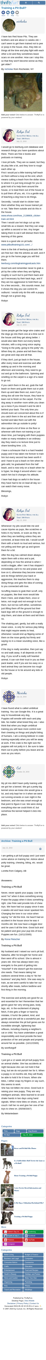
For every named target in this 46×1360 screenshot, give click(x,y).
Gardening (30, 1232)
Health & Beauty (10, 1274)
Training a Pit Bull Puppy (23, 1217)
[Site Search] (38, 3)
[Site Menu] (26, 3)
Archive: (16, 840)
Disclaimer (11, 1303)
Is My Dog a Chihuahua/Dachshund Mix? (29, 1203)
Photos (27, 1286)
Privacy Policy (22, 1303)
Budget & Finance (31, 1255)
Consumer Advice (10, 1262)
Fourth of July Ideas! (14, 1236)
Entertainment (9, 1270)
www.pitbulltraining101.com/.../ (16, 244)
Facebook (31, 1236)
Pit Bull (7, 1135)
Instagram (11, 1244)
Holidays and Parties (32, 1274)
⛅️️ (40, 1306)
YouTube (31, 1240)
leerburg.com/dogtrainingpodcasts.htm (20, 263)
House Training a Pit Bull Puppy (26, 1176)
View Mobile (29, 1301)
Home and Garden (11, 1278)
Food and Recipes (31, 1270)
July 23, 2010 (28, 1135)
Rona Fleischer (12, 939)
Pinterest (10, 1240)
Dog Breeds (32, 1131)
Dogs (18, 1131)
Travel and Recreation (12, 1290)
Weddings (28, 1290)
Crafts (6, 1266)
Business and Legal (11, 1258)
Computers (29, 1258)
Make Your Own (31, 1278)
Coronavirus (29, 1262)
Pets (6, 1131)
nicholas (9, 69)
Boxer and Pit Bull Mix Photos (25, 1148)
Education (28, 1266)
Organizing (8, 1282)
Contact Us (34, 1303)
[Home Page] (9, 1)
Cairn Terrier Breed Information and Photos (27, 1189)
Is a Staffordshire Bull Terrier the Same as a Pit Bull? (29, 1162)
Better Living (9, 1255)
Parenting (28, 1282)
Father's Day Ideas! (13, 1232)
